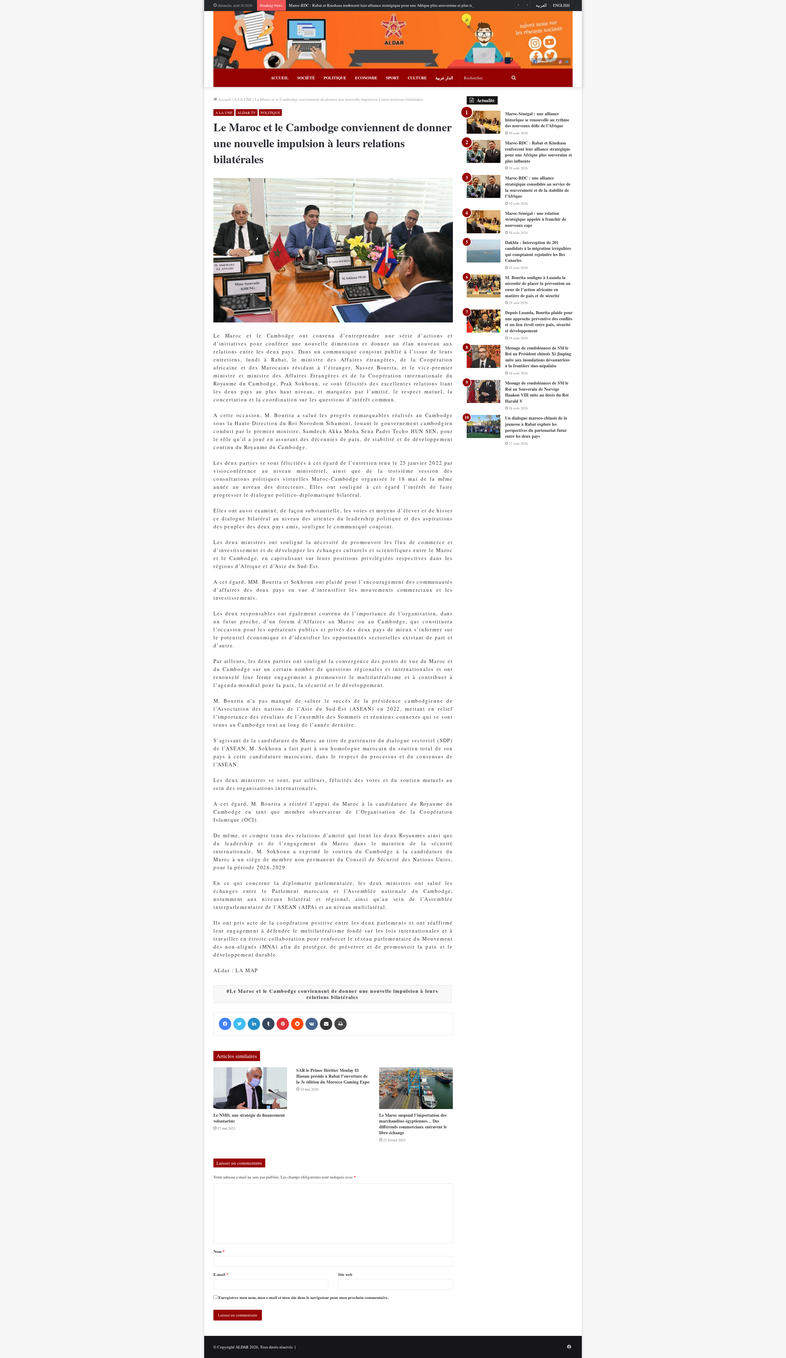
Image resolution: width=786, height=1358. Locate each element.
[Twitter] (239, 1024)
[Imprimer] (340, 1024)
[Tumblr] (268, 1024)
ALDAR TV (246, 112)
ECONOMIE (366, 78)
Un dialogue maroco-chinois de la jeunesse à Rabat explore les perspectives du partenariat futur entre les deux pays (536, 427)
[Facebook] (225, 1024)
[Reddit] (297, 1024)
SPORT (392, 78)
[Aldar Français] (393, 40)
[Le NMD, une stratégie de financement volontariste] (250, 1088)
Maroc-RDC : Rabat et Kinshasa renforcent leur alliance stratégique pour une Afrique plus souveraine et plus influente (386, 5)
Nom (219, 1251)
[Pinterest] (283, 1024)
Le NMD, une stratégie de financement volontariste (249, 1118)
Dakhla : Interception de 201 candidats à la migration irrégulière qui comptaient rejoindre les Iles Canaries (538, 251)
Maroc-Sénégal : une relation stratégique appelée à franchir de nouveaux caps (535, 219)
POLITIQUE (335, 78)
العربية (541, 5)
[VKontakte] (311, 1024)
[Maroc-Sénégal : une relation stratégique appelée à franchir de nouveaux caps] (483, 221)
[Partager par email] (326, 1024)
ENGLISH (561, 5)
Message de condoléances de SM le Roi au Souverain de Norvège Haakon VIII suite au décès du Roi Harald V (537, 392)
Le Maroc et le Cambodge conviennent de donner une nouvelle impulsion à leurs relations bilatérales (334, 994)
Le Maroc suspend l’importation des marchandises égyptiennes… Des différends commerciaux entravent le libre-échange (413, 1124)
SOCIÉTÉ (306, 78)
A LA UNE (243, 99)
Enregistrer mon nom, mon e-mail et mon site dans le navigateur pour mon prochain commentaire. (303, 1297)
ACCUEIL (280, 78)
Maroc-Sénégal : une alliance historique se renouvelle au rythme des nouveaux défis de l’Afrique (537, 119)
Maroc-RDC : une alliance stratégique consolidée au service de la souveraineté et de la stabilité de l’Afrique (537, 187)
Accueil (224, 99)
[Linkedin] (254, 1024)
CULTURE (417, 78)
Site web (345, 1274)
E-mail (220, 1274)
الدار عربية (444, 78)
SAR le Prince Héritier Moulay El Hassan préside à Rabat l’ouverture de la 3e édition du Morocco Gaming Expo (332, 1076)
